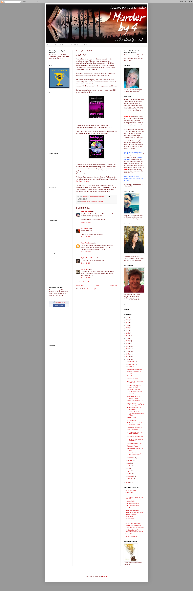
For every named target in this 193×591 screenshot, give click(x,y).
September (130, 458)
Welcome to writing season (135, 436)
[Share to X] (82, 199)
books (88, 201)
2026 (127, 317)
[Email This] (78, 199)
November (130, 364)
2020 (127, 330)
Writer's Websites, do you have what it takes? (134, 453)
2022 (127, 325)
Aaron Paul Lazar (61, 45)
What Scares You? (132, 430)
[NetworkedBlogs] (59, 302)
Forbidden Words (132, 446)
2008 (127, 482)
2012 (127, 351)
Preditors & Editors (131, 521)
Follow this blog (59, 305)
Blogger (104, 576)
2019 (127, 333)
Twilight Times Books (132, 534)
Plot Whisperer (130, 518)
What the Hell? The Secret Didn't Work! (135, 382)
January (130, 479)
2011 (127, 354)
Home (49, 45)
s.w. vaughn (84, 228)
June (129, 465)
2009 (127, 359)
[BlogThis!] (80, 199)
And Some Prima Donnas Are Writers (135, 440)
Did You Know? (132, 420)
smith (101, 201)
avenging (83, 201)
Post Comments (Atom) (91, 289)
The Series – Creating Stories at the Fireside (134, 390)
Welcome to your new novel (135, 394)
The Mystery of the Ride (134, 443)
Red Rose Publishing (82, 181)
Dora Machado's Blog (132, 503)
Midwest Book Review (132, 510)
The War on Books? (133, 378)
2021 (127, 328)
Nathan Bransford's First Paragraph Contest (134, 423)
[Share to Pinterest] (86, 199)
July (128, 463)
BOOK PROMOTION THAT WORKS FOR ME (135, 433)
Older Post (113, 285)
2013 (127, 349)
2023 (127, 322)
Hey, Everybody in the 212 (135, 401)
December (130, 361)
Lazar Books (129, 508)
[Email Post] (109, 196)
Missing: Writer (131, 417)
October (130, 367)
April (129, 471)
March (129, 473)
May (128, 468)
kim (99, 201)
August (129, 460)
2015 (127, 343)
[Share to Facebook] (84, 199)
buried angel (94, 201)
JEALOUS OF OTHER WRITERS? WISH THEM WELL (135, 413)
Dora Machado (75, 45)
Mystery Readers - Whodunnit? (131, 515)
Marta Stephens (86, 211)
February (130, 476)
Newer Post (79, 285)
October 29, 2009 (86, 222)
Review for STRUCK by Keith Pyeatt (134, 408)
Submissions (88, 45)
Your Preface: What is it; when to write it (134, 386)
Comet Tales (129, 492)
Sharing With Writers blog (133, 523)
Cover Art (130, 376)
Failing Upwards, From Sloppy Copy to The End (135, 404)
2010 (127, 356)
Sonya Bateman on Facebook (135, 528)
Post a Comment (84, 282)
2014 (127, 346)
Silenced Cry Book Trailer (133, 525)
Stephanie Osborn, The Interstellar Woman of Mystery (134, 530)
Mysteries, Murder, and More (134, 512)
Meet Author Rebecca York (135, 427)
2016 (127, 341)
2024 (127, 320)
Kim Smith (84, 269)
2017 (127, 338)
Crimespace (129, 495)
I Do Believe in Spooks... (134, 369)
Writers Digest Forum (132, 536)
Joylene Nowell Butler (88, 258)
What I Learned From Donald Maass (133, 397)
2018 (127, 336)
